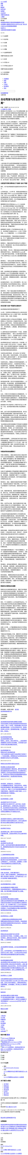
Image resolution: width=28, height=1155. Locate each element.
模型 (2, 1008)
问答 (7, 30)
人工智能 (10, 799)
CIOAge (10, 1067)
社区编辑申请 (4, 93)
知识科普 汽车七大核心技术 (14, 962)
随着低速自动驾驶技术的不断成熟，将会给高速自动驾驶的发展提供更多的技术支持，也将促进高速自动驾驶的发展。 (14, 923)
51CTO (6, 1067)
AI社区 (6, 84)
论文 (4, 1008)
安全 (9, 828)
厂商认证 (24, 24)
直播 (14, 30)
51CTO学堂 (7, 1077)
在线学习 (3, 28)
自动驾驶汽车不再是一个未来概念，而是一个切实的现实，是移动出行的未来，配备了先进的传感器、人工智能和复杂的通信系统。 (14, 937)
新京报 (17, 709)
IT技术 (2, 26)
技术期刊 (6, 86)
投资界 (13, 1130)
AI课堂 (2, 16)
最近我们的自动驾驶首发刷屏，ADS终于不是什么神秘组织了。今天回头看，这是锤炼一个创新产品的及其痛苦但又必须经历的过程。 (14, 861)
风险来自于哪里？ (10, 858)
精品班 (2, 7)
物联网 (7, 854)
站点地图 (6, 1087)
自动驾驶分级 (9, 763)
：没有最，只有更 (11, 783)
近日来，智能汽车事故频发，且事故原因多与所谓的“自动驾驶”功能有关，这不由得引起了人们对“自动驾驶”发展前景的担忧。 (14, 876)
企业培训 (3, 13)
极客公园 (14, 1128)
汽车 (10, 711)
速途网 (19, 1126)
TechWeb (6, 1126)
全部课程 (3, 24)
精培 (11, 1077)
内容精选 (6, 78)
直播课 (17, 22)
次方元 (17, 1130)
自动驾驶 (3, 711)
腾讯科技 (8, 1124)
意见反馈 (6, 1089)
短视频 (14, 22)
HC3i (13, 1067)
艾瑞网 (11, 1126)
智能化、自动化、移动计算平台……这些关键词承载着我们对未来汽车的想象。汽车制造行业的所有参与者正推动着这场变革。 (14, 742)
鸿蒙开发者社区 (5, 15)
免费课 (2, 11)
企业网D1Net (7, 1130)
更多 (8, 1035)
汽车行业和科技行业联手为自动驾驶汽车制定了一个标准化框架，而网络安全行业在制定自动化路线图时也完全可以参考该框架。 (14, 756)
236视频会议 (20, 1128)
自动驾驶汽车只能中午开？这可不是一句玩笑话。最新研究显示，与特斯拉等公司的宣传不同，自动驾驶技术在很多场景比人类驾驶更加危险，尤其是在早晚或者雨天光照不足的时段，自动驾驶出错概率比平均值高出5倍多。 (14, 807)
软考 (10, 24)
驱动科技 (23, 1124)
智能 (2, 992)
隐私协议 (6, 1095)
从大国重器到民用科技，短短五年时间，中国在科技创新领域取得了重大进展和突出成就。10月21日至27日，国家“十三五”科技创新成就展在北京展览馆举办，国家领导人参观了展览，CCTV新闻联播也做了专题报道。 (14, 789)
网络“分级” (8, 752)
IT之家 (6, 1128)
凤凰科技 (18, 1124)
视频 (5, 80)
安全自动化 (16, 763)
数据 (7, 750)
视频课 (2, 22)
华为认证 (19, 24)
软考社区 (3, 9)
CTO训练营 (21, 1077)
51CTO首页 (4, 1)
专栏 (12, 30)
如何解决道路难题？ (10, 899)
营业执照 (3, 1117)
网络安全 (3, 763)
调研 (7, 1008)
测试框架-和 (8, 767)
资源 (4, 30)
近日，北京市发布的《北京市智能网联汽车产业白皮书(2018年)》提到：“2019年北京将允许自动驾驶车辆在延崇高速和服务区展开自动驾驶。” (14, 952)
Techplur (17, 1067)
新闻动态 (6, 1086)
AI (6, 975)
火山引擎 (21, 1130)
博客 (2, 3)
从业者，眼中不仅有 (11, 831)
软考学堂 (21, 22)
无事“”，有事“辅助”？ (10, 872)
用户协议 (6, 1093)
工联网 (10, 1128)
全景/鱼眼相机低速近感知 (12, 979)
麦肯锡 (7, 711)
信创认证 (14, 24)
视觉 (4, 992)
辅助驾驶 (8, 884)
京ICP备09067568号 (11, 1106)
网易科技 (13, 1124)
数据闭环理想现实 (9, 887)
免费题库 (14, 26)
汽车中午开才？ (9, 802)
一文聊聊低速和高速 (11, 919)
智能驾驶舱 (9, 737)
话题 (5, 82)
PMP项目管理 (8, 26)
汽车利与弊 (7, 843)
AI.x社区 (18, 1149)
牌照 (12, 960)
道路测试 (8, 960)
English (5, 1091)
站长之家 (15, 1126)
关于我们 (6, 1084)
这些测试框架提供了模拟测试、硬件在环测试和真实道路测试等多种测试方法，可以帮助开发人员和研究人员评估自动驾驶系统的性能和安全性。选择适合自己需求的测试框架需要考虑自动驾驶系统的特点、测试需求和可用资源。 (14, 772)
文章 (2, 30)
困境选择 (7, 739)
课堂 (9, 30)
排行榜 (10, 22)
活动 (5, 88)
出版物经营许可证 (11, 1117)
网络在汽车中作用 (10, 934)
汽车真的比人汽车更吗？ (12, 818)
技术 (7, 930)
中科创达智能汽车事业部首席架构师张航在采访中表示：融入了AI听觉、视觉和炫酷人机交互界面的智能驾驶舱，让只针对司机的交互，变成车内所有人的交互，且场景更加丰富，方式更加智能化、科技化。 (14, 727)
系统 (9, 869)
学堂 (2, 5)
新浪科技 (3, 1124)
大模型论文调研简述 (9, 995)
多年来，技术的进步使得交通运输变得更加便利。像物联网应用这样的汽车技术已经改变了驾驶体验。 (14, 846)
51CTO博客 (7, 1071)
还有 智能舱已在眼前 (11, 721)
